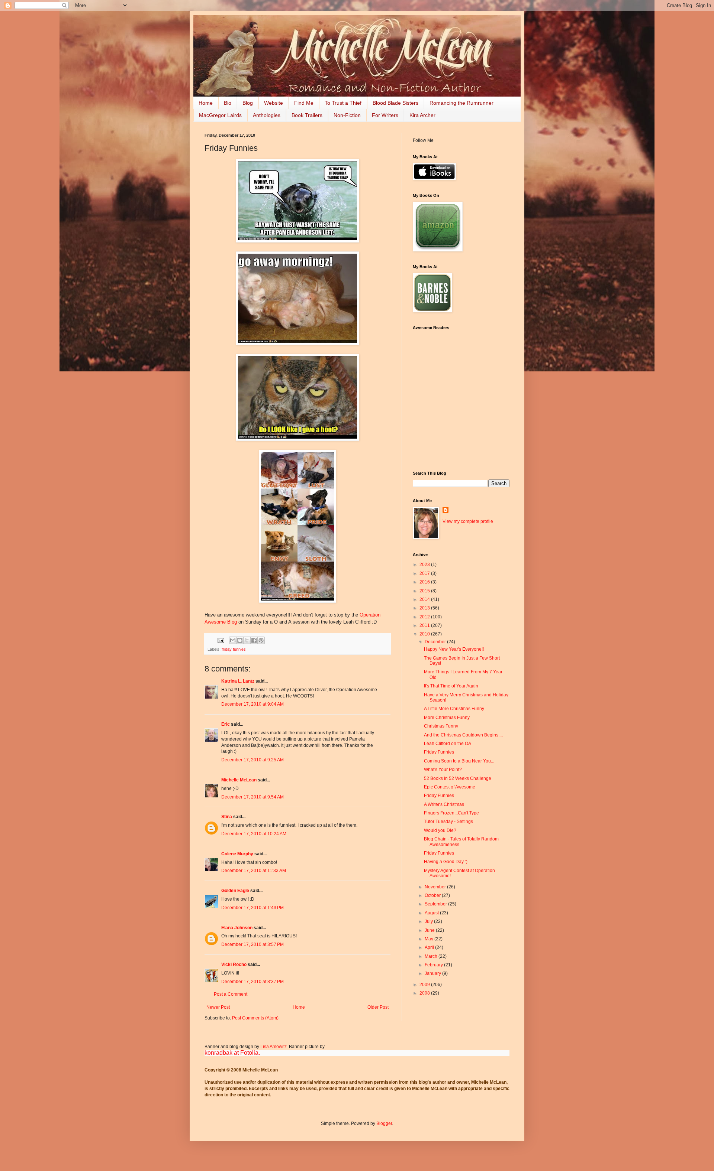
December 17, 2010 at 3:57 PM (252, 944)
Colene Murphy (237, 853)
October (433, 895)
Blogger (384, 1123)
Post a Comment (230, 994)
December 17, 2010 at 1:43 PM (252, 907)
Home (206, 103)
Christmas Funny (441, 726)
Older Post (378, 1007)
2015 (425, 590)
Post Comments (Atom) (255, 1018)
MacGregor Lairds (220, 115)
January (433, 973)
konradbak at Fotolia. (232, 1053)
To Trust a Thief (343, 103)
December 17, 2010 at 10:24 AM (253, 833)
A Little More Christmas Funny (454, 708)
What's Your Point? (443, 769)
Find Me (303, 103)
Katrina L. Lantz (237, 681)
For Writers (385, 115)
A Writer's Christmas (444, 804)
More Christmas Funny (447, 717)
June (430, 930)
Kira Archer (422, 115)
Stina (226, 816)
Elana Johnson (237, 927)
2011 (425, 625)
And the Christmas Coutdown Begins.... (463, 735)
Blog (247, 103)
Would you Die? (440, 830)
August (432, 912)
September (436, 904)
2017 (425, 573)
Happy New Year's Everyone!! (454, 649)
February (434, 964)
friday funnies (234, 649)
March (431, 956)
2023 (425, 564)
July (429, 921)
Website (273, 103)
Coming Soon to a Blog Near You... (459, 761)
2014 (425, 599)
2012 (425, 616)
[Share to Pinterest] (261, 640)
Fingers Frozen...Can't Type (451, 813)
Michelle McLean (239, 780)
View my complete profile (468, 521)
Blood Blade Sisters (395, 103)
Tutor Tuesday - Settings (448, 821)
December (436, 641)
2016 (425, 582)
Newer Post (218, 1007)
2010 (425, 634)
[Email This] (233, 640)
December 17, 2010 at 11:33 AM (253, 870)
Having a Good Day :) (445, 861)
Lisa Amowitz (273, 1046)
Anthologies (266, 115)
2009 (425, 984)
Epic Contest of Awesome (449, 787)
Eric (225, 724)
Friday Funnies (439, 752)
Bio (227, 103)
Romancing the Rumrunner (461, 103)
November (436, 886)
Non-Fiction (347, 115)
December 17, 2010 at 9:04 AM (252, 704)
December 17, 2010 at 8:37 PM (252, 981)
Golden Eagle (235, 890)
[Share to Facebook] (254, 640)
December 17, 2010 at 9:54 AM (252, 797)
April (430, 947)
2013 (425, 608)
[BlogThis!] (240, 640)
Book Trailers (307, 115)
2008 (425, 993)
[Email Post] (220, 640)
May (429, 938)
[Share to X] (247, 640)
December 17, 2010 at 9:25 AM (252, 759)
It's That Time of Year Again (451, 686)
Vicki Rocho (234, 964)
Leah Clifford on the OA (447, 743)
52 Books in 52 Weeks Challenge (457, 778)
